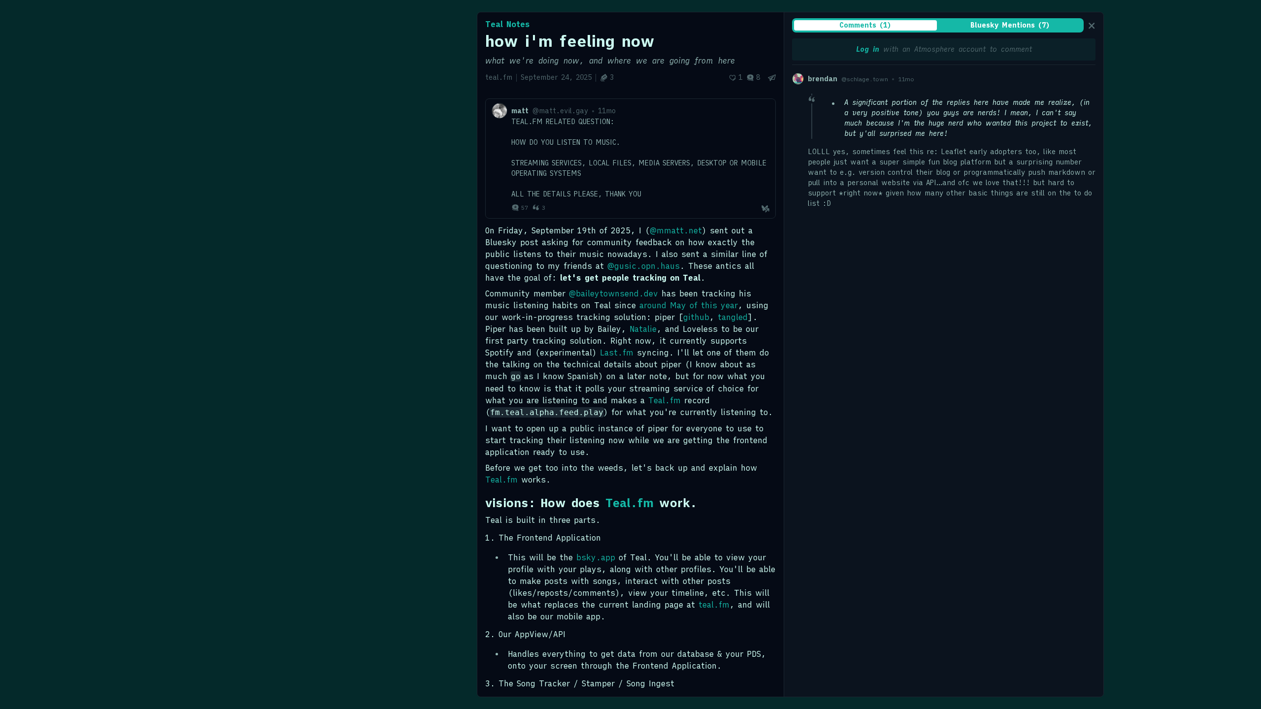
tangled (733, 317)
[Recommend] (735, 77)
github (696, 317)
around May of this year (688, 305)
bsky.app (595, 557)
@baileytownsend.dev (613, 293)
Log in (867, 49)
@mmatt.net (676, 230)
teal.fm (714, 605)
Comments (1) (865, 25)
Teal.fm (664, 400)
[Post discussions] (753, 77)
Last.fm (616, 352)
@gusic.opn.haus (643, 266)
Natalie (643, 329)
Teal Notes (507, 24)
